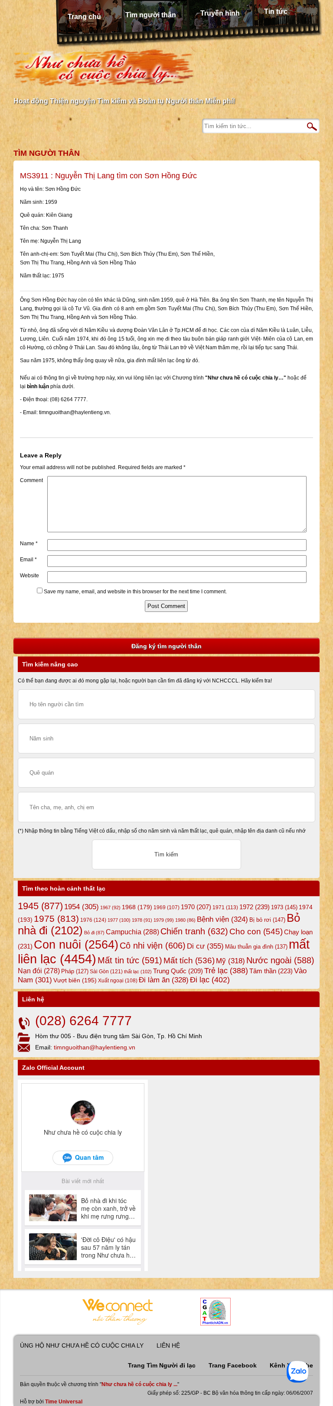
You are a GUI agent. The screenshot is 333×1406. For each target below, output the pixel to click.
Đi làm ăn (164, 980)
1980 (185, 920)
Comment (31, 480)
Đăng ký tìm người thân (166, 646)
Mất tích (189, 960)
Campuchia (132, 932)
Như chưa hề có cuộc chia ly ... (139, 1384)
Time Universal (63, 1402)
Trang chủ (84, 16)
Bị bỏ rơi (267, 920)
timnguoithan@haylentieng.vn (94, 1047)
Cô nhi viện (153, 945)
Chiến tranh (194, 931)
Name (29, 544)
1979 (163, 920)
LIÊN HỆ (168, 1345)
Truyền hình (220, 13)
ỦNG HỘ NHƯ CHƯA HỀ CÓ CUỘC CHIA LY (82, 1345)
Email (28, 560)
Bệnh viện (222, 919)
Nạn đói (39, 971)
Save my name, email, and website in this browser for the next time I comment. (135, 592)
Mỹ (230, 961)
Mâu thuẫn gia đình (256, 946)
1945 (40, 906)
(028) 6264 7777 (83, 1020)
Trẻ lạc (226, 970)
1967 (110, 907)
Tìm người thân (150, 15)
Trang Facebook (233, 1365)
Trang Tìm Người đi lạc (162, 1365)
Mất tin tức (130, 960)
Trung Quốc (178, 971)
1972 (254, 907)
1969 (166, 907)
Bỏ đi (94, 932)
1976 (93, 920)
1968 (137, 907)
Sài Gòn (106, 971)
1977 (119, 920)
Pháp (74, 971)
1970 (196, 907)
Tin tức (275, 11)
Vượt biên (75, 980)
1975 (56, 919)
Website (29, 576)
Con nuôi (76, 944)
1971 (225, 907)
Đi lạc (210, 979)
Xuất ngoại (117, 980)
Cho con (256, 931)
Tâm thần (271, 971)
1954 (81, 907)
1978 (142, 920)
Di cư (205, 946)
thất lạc (138, 971)
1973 (284, 907)
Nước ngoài (280, 960)
